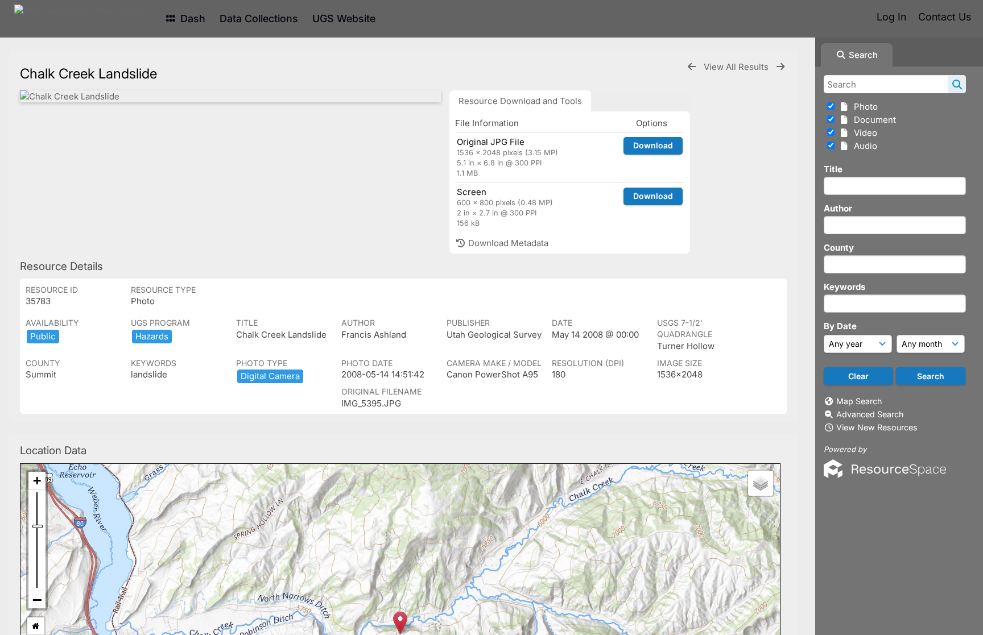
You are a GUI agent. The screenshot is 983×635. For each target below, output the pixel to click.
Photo (863, 106)
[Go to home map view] (35, 626)
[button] (400, 622)
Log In (891, 17)
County (839, 247)
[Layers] (760, 483)
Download (653, 145)
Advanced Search (869, 414)
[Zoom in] (37, 480)
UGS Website (343, 18)
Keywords (844, 286)
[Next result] (780, 67)
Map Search (859, 401)
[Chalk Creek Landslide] (230, 96)
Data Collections (259, 18)
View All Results (737, 66)
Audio (863, 145)
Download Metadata (507, 243)
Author (838, 208)
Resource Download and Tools (520, 101)
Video (863, 132)
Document (872, 119)
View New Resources (877, 427)
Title (833, 169)
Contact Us (944, 17)
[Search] (957, 84)
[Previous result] (691, 67)
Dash (191, 18)
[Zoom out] (37, 599)
